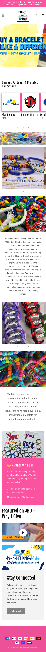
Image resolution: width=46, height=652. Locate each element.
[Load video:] (23, 532)
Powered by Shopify (32, 647)
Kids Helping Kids (8, 116)
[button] (3, 15)
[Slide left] (17, 127)
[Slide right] (28, 127)
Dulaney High (28, 114)
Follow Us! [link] (16, 611)
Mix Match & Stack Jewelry (20, 647)
